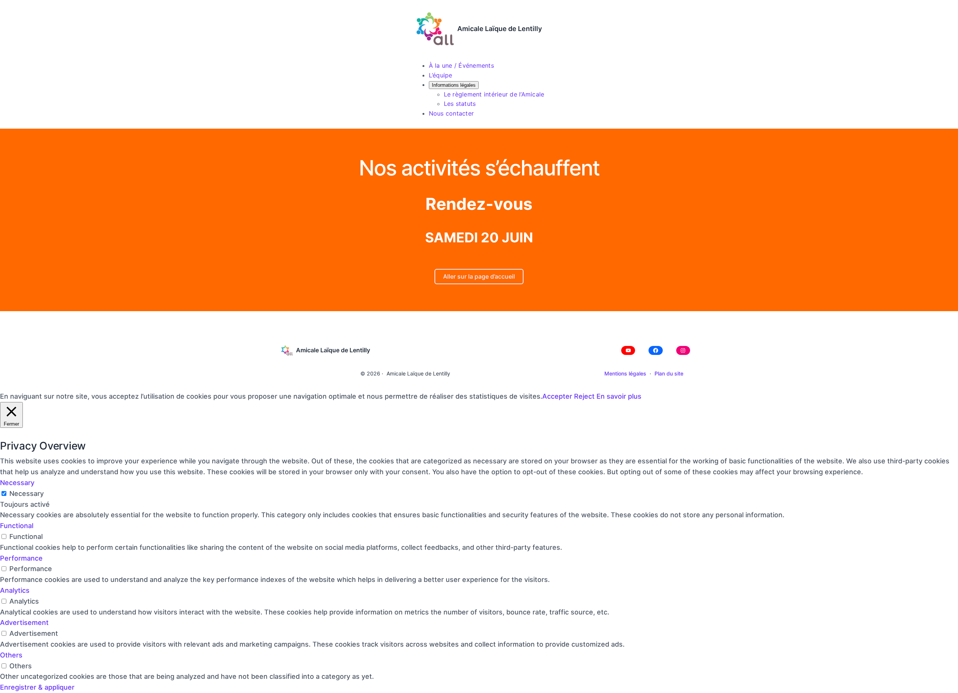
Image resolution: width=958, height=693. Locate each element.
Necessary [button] (17, 483)
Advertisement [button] (24, 622)
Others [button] (11, 655)
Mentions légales (625, 373)
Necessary (26, 493)
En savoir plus (619, 396)
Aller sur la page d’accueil (479, 276)
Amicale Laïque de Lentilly (499, 29)
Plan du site (669, 373)
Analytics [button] (15, 590)
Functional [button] (16, 526)
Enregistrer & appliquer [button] (37, 687)
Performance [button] (21, 558)
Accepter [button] (557, 396)
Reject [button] (584, 396)
